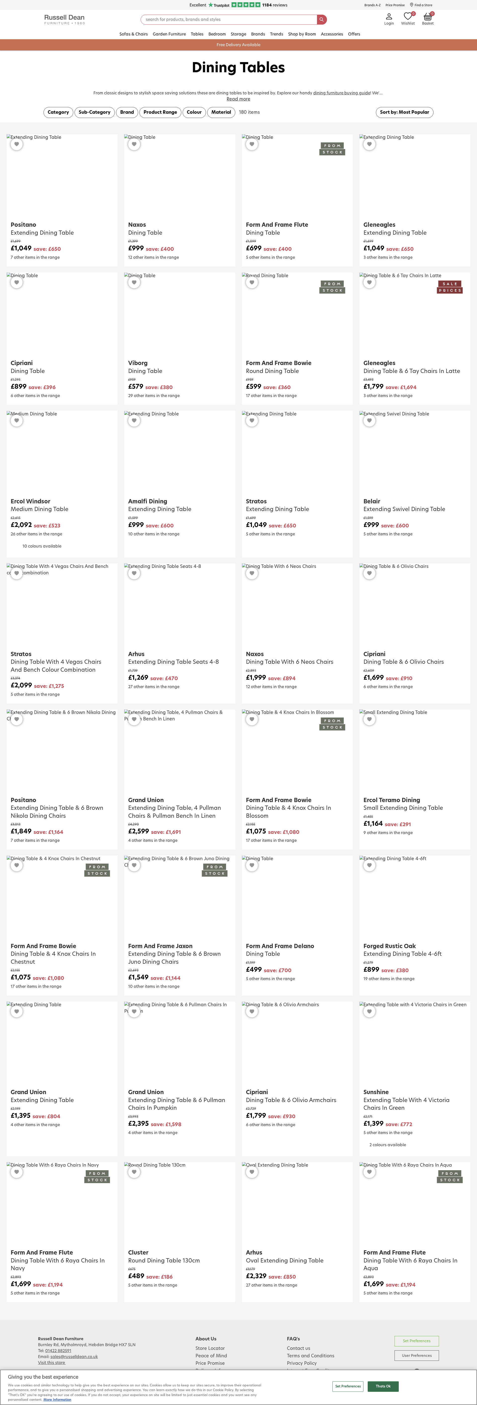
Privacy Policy (302, 1363)
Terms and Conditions (310, 1356)
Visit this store (52, 1363)
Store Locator (210, 1348)
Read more (238, 99)
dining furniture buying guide (341, 93)
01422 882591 (58, 1351)
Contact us (298, 1348)
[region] (238, 1387)
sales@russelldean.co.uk (74, 1357)
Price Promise (210, 1363)
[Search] (322, 20)
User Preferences (417, 1356)
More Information (57, 1400)
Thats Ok (383, 1386)
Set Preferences (417, 1341)
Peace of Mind (211, 1356)
